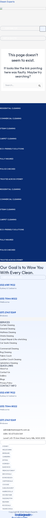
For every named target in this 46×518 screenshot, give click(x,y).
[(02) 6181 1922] (1, 281)
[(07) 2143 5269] (1, 309)
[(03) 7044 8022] (1, 295)
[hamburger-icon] (43, 29)
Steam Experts (7, 1)
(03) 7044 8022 (8, 298)
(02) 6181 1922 (7, 284)
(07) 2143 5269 (8, 312)
